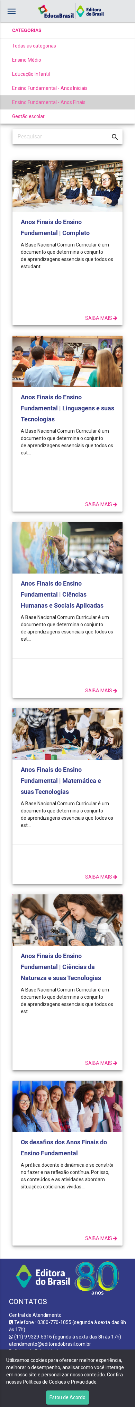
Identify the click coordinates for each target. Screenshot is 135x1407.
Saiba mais (99, 318)
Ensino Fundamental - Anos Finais (49, 102)
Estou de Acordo (68, 1397)
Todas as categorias (34, 46)
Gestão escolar (28, 116)
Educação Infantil (31, 74)
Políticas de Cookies (44, 1382)
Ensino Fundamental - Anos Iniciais (50, 88)
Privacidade (84, 1382)
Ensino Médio (26, 60)
